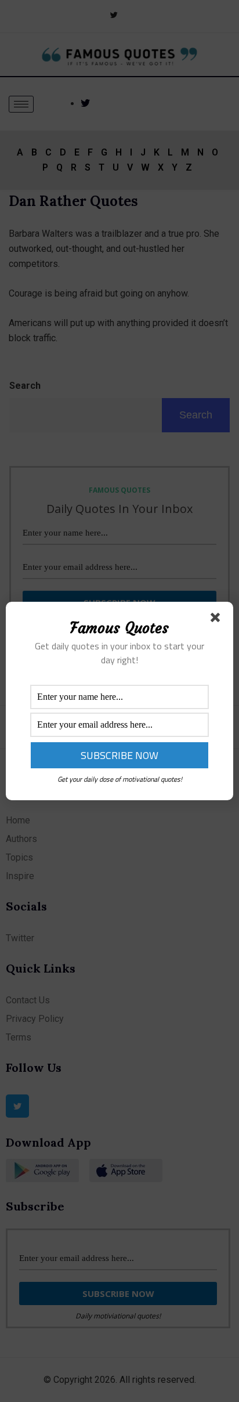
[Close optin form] (217, 620)
